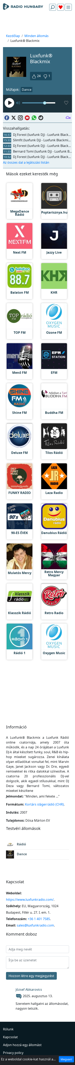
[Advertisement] (37, 23)
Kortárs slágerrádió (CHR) (44, 804)
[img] (68, 7)
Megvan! (66, 1059)
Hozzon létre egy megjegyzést (31, 976)
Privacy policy (13, 1053)
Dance (26, 89)
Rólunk (8, 1029)
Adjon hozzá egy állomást (22, 1045)
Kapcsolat (10, 1037)
